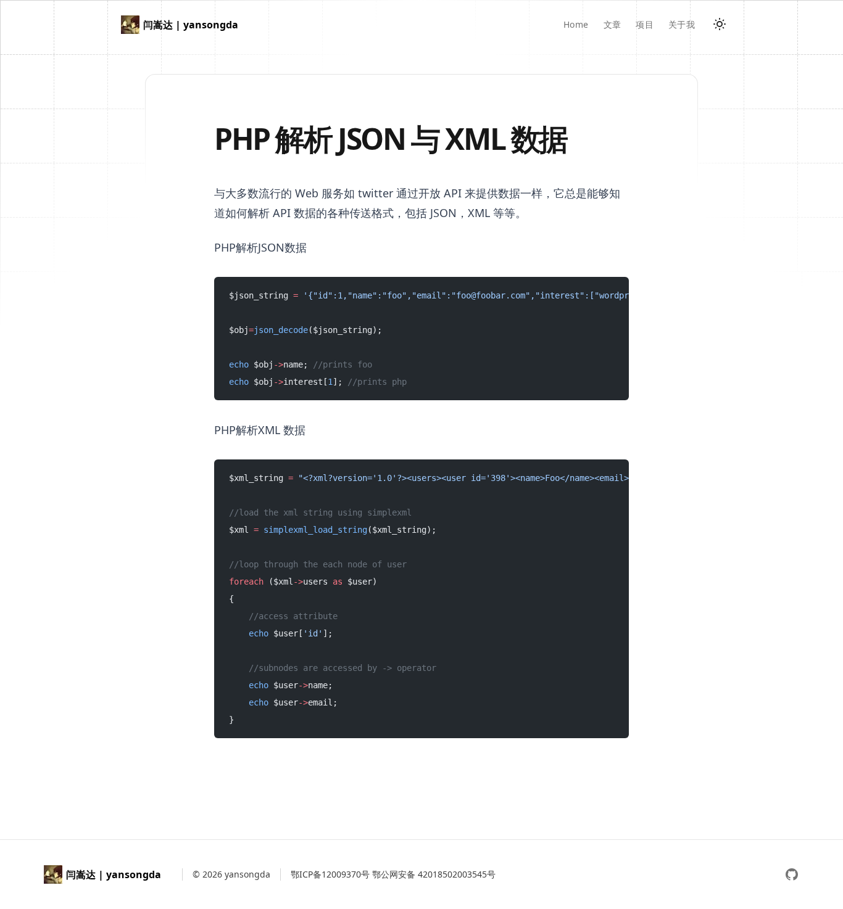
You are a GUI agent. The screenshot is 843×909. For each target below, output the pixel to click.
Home (575, 24)
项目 (645, 24)
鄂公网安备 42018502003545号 (434, 874)
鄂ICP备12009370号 (330, 874)
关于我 (681, 24)
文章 (612, 24)
